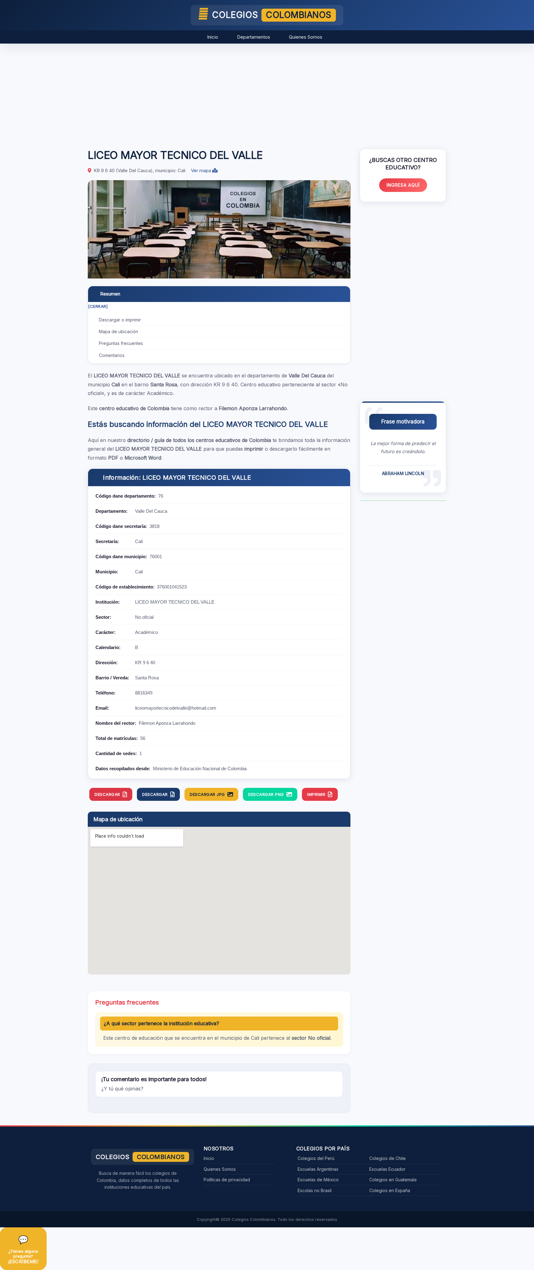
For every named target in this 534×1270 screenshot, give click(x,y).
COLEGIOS (272, 15)
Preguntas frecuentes (121, 343)
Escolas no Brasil (315, 1190)
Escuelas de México (318, 1179)
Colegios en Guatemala (393, 1179)
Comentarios (112, 355)
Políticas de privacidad (227, 1179)
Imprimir (316, 794)
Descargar (107, 794)
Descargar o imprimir (120, 319)
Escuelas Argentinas (318, 1169)
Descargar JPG (207, 794)
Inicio (212, 37)
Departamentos (253, 37)
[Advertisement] (267, 93)
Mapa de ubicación (118, 331)
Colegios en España (389, 1190)
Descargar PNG (266, 794)
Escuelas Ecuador (387, 1169)
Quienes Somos (305, 37)
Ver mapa (201, 170)
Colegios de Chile (387, 1158)
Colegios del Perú (316, 1158)
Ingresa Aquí (403, 185)
